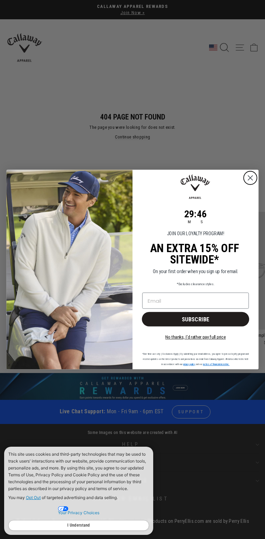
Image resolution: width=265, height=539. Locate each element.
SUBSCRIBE (195, 318)
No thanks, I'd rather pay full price (195, 337)
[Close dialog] (250, 178)
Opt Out (33, 497)
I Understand (78, 525)
